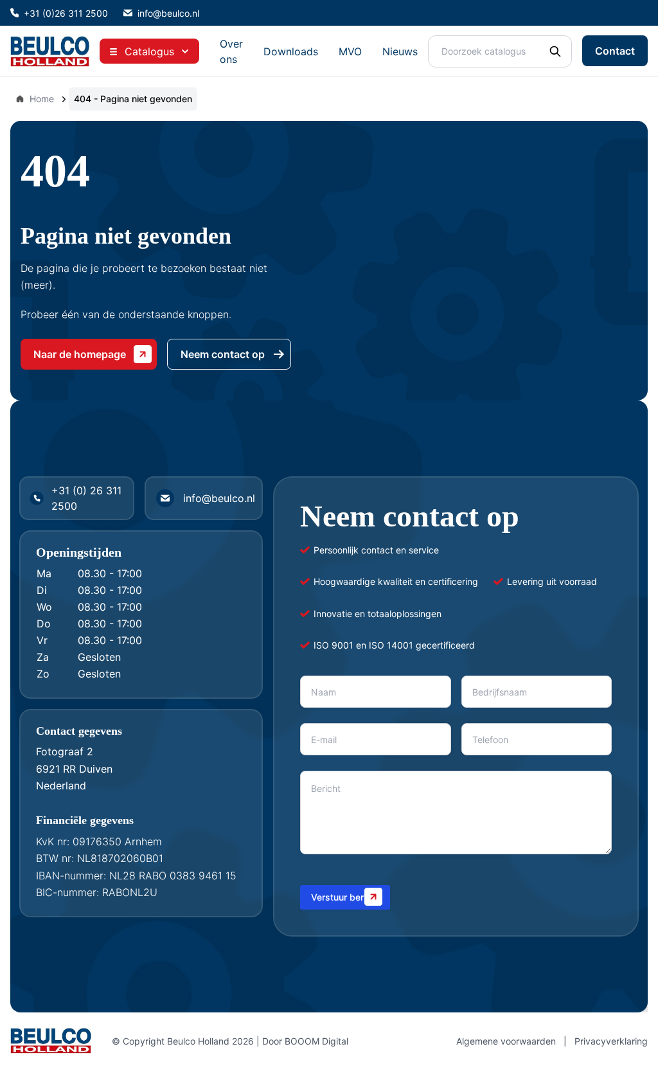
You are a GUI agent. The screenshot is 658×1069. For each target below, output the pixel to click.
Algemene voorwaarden (506, 1041)
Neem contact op (223, 354)
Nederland (61, 785)
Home (42, 98)
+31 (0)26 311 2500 (66, 13)
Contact (615, 50)
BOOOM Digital (316, 1041)
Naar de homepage (79, 354)
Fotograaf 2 (64, 751)
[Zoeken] (555, 51)
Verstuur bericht (345, 897)
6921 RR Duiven (74, 768)
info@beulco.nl (168, 13)
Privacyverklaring (611, 1041)
